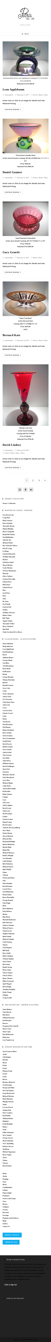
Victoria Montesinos (9, 571)
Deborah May (7, 839)
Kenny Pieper (7, 895)
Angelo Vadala (7, 621)
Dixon (5, 1063)
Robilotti (6, 1121)
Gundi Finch (7, 741)
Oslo (4, 881)
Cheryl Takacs (7, 975)
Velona (5, 1160)
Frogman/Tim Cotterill (10, 1026)
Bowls (41, 95)
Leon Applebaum (13, 89)
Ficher (5, 1065)
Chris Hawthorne (8, 777)
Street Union (7, 961)
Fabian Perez (7, 582)
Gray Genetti (7, 749)
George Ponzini (8, 900)
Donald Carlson (8, 685)
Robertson (6, 1037)
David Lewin (7, 808)
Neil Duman (7, 727)
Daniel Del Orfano (9, 534)
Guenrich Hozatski (9, 554)
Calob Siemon (7, 942)
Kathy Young (7, 992)
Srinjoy (5, 610)
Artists (35, 95)
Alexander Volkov (9, 624)
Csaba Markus (7, 568)
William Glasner (8, 763)
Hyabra (5, 559)
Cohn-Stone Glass (8, 702)
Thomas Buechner (9, 680)
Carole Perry (7, 889)
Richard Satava (8, 928)
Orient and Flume (8, 878)
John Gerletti (7, 752)
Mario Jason (7, 1029)
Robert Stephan (8, 956)
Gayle (5, 1076)
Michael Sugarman (9, 1152)
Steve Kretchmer (8, 1090)
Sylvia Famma (7, 736)
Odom (5, 872)
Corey (5, 708)
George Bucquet (8, 677)
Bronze (5, 1204)
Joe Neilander (7, 858)
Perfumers (6, 1196)
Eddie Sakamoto (8, 1132)
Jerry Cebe (6, 688)
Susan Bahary (7, 1009)
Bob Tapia (6, 618)
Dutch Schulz (7, 936)
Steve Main (6, 830)
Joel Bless (6, 663)
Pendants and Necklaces (11, 1218)
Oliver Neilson (7, 576)
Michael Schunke (8, 939)
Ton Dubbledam (8, 537)
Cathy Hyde (7, 786)
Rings (4, 1221)
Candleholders (7, 1187)
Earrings (6, 1215)
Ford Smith (6, 604)
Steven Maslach (8, 836)
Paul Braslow (7, 1020)
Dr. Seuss (6, 601)
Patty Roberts (7, 911)
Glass (46, 95)
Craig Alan (6, 518)
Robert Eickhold (8, 730)
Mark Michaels (8, 1099)
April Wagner (7, 984)
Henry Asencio (7, 520)
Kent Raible (7, 1115)
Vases (23, 453)
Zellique (5, 995)
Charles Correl (8, 713)
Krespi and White (8, 1088)
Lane (4, 800)
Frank (5, 1068)
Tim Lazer (6, 802)
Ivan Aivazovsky (8, 515)
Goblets (5, 1190)
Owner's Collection (9, 503)
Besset (5, 655)
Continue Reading (12, 109)
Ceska (5, 691)
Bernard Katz (11, 335)
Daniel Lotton (7, 822)
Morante (5, 573)
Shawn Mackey (8, 565)
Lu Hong (6, 551)
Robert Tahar (7, 615)
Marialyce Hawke (9, 775)
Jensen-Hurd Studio (9, 788)
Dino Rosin (6, 917)
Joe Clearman (7, 699)
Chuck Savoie (7, 931)
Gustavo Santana (8, 925)
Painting (5, 1179)
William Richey (8, 1118)
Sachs (4, 1129)
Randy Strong (7, 967)
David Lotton (7, 825)
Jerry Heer (6, 780)
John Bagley (7, 1057)
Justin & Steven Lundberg (11, 827)
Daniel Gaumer (12, 172)
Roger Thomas (8, 978)
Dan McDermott (8, 1034)
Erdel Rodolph (7, 1124)
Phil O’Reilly (7, 869)
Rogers (5, 1127)
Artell (5, 1054)
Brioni (5, 674)
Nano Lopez (7, 1032)
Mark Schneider (8, 1141)
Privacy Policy (12, 1235)
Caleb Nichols (7, 861)
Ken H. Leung (7, 548)
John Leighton (7, 805)
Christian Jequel (8, 562)
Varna (5, 1157)
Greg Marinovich (8, 1093)
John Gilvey (7, 761)
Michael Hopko (8, 783)
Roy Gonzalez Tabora (10, 545)
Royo (4, 596)
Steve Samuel (7, 1135)
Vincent (5, 1163)
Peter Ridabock (8, 908)
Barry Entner (7, 733)
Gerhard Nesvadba (9, 579)
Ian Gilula (6, 758)
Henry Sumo (7, 970)
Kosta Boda (6, 669)
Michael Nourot (8, 867)
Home (5, 1173)
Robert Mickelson (8, 844)
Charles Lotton (8, 819)
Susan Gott (6, 769)
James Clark (7, 696)
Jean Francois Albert (10, 1051)
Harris (5, 1079)
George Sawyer (8, 1138)
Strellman (6, 1149)
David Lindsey (12, 444)
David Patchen (7, 886)
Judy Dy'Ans (7, 540)
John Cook (6, 705)
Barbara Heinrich (9, 1082)
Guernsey (6, 772)
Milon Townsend (8, 981)
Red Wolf (6, 629)
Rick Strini (6, 964)
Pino (4, 590)
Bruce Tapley (7, 1155)
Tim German (7, 755)
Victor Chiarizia (8, 694)
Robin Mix (6, 850)
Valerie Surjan (7, 973)
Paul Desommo (8, 724)
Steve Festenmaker (9, 738)
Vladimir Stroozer (9, 612)
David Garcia (7, 744)
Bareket (5, 1060)
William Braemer (9, 1018)
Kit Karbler (7, 791)
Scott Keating (7, 1085)
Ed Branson (7, 671)
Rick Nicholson (8, 864)
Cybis (4, 716)
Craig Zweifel (7, 998)
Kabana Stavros (8, 1146)
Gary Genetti (11, 252)
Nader (5, 1104)
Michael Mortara (8, 853)
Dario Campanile (8, 531)
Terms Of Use (11, 1242)
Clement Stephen (8, 959)
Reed (4, 906)
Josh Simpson (7, 947)
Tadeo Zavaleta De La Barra (12, 632)
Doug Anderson (8, 646)
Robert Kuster (7, 794)
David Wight (7, 987)
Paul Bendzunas (8, 652)
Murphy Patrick (8, 1102)
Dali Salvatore (7, 922)
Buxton (5, 682)
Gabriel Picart (7, 587)
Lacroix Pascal (8, 1107)
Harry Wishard (8, 626)
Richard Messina (8, 1096)
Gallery (5, 1224)
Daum (5, 719)
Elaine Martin (7, 833)
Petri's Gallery (8, 1113)
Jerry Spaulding (8, 1143)
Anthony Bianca (8, 657)
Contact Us (6, 1226)
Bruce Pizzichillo (8, 897)
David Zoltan (7, 1166)
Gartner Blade (7, 660)
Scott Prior (6, 593)
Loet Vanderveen (8, 1040)
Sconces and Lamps (9, 1198)
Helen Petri (6, 585)
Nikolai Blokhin (8, 529)
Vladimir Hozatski (9, 557)
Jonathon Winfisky (9, 989)
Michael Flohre (8, 543)
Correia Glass (7, 710)
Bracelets (6, 1212)
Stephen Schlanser (9, 933)
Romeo (5, 914)
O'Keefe (5, 875)
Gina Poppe (6, 903)
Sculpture (6, 1207)
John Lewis (6, 811)
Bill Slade (6, 950)
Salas (4, 599)
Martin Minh (7, 847)
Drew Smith (6, 953)
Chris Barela (7, 1012)
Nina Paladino (7, 883)
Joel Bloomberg (8, 666)
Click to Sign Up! (10, 1285)
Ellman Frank (7, 1071)
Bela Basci (6, 1015)
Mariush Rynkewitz (9, 920)
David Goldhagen (8, 766)
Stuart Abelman (8, 643)
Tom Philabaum (8, 892)
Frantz (5, 1074)
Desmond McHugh (9, 841)
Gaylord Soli (7, 607)
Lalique (5, 797)
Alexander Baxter (9, 526)
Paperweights (7, 1193)
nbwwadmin (9, 95)
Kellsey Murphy (8, 855)
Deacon (5, 1023)
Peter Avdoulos (8, 523)
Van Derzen (6, 722)
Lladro (5, 816)
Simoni (5, 945)
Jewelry (5, 1210)
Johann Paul (7, 1110)
